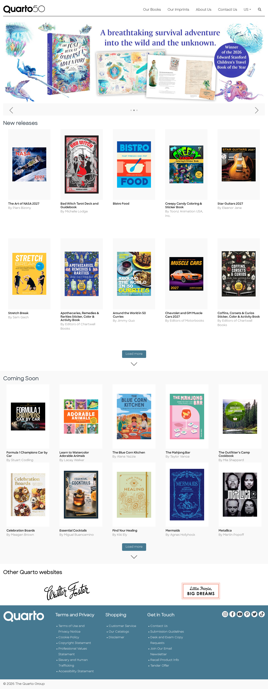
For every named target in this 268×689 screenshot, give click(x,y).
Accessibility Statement (76, 671)
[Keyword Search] (260, 10)
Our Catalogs (119, 631)
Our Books (152, 10)
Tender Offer (159, 665)
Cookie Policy (68, 637)
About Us (203, 10)
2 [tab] (134, 110)
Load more (136, 354)
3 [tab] (136, 110)
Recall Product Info (164, 660)
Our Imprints (178, 10)
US (246, 10)
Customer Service (122, 626)
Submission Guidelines (167, 631)
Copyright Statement (74, 643)
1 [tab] (131, 110)
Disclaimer (116, 637)
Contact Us (227, 10)
